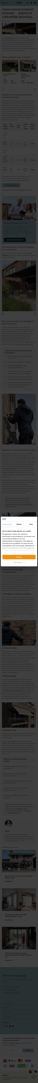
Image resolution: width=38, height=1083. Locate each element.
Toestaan (19, 557)
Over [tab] (31, 524)
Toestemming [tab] (6, 524)
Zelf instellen (18, 562)
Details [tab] (19, 524)
